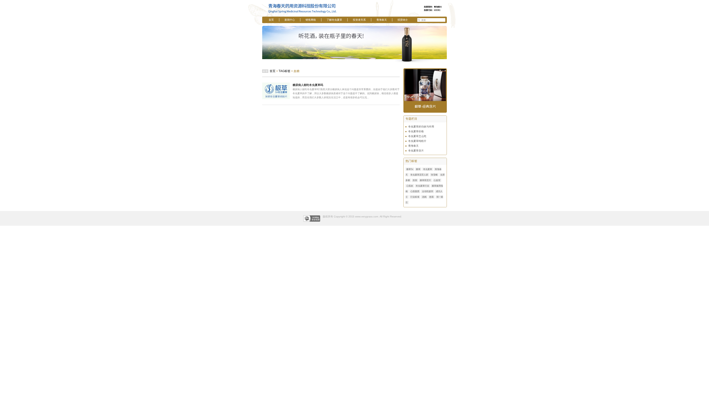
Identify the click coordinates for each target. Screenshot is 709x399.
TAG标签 (284, 71)
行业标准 (414, 197)
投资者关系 (359, 19)
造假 (415, 180)
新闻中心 (290, 19)
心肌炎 (409, 186)
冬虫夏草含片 (416, 150)
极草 (418, 169)
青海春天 (381, 19)
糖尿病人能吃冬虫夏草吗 (308, 84)
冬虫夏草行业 (422, 186)
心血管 (437, 180)
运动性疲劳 (427, 191)
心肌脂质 (414, 191)
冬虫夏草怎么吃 (417, 136)
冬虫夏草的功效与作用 (421, 126)
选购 (424, 197)
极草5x (409, 169)
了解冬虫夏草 (334, 19)
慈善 (431, 197)
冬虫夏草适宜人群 (419, 174)
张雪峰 (434, 174)
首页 (271, 19)
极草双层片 (425, 180)
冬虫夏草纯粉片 (417, 140)
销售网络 (311, 19)
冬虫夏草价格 (416, 131)
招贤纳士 (403, 19)
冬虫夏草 (427, 169)
